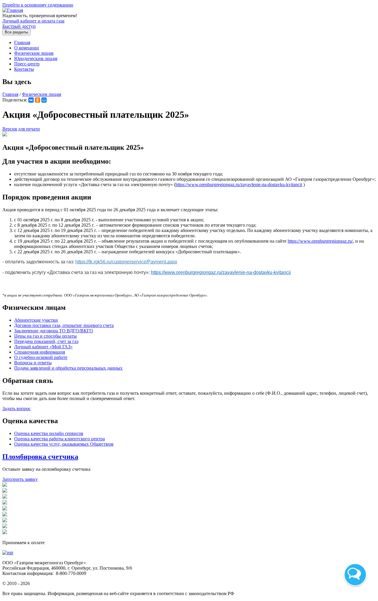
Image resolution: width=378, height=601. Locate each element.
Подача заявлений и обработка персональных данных (68, 367)
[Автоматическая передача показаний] (4, 502)
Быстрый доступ (19, 26)
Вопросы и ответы (33, 362)
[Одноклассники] (37, 100)
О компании (26, 47)
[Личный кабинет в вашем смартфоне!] (4, 508)
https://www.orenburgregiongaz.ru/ (320, 241)
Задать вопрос (16, 408)
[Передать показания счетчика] (4, 491)
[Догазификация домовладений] (4, 485)
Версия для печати (21, 128)
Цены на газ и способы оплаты (45, 336)
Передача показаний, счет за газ (46, 341)
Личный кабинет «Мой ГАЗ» (43, 346)
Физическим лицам (33, 53)
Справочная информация (39, 352)
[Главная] (12, 10)
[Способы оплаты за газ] (4, 520)
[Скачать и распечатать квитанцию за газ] (4, 532)
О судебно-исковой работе (40, 357)
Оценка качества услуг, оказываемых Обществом (63, 444)
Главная (22, 42)
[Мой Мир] (44, 100)
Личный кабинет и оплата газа (33, 20)
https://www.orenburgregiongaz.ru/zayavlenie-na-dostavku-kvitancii (238, 184)
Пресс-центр (27, 63)
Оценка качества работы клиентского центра (59, 438)
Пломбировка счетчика (40, 456)
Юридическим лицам (35, 58)
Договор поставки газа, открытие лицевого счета (64, 325)
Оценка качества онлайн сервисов (48, 433)
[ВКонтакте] (31, 100)
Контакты (24, 69)
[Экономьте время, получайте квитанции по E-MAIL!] (4, 497)
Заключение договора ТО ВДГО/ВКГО (53, 330)
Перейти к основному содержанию (37, 4)
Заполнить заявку (20, 479)
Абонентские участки (36, 320)
